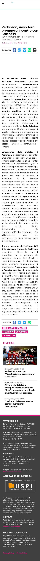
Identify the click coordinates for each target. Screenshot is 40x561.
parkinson (9, 336)
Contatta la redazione (11, 526)
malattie (21, 328)
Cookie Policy (21, 553)
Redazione (6, 43)
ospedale (21, 332)
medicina (8, 332)
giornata (8, 328)
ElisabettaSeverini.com (12, 472)
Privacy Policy (8, 553)
